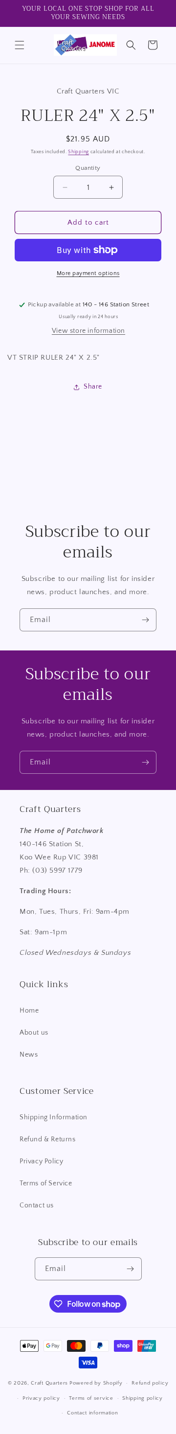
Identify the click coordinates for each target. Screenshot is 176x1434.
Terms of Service (46, 1183)
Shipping (78, 152)
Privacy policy (41, 1398)
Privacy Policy (41, 1161)
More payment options (88, 273)
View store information (88, 331)
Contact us (37, 1205)
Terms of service (91, 1398)
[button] (19, 45)
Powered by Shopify (96, 1383)
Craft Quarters (49, 1383)
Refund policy (150, 1383)
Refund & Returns (48, 1139)
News (29, 1055)
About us (34, 1033)
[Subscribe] (145, 619)
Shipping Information (54, 1117)
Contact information (92, 1413)
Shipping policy (142, 1398)
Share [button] (93, 387)
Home (29, 1011)
